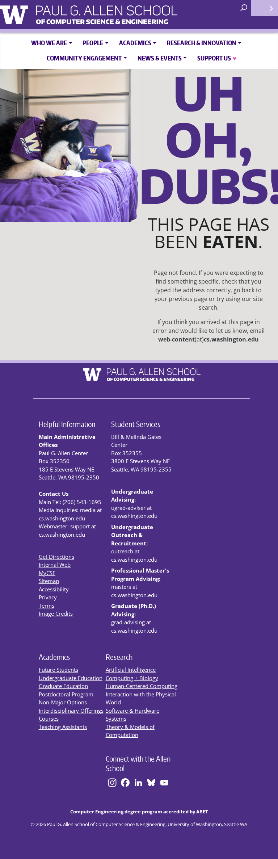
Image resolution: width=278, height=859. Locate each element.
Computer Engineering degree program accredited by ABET (139, 811)
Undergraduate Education (70, 678)
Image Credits (56, 613)
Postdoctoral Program (66, 694)
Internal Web (55, 564)
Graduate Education (63, 686)
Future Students (58, 669)
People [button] (93, 43)
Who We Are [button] (49, 43)
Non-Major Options (63, 702)
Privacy (48, 597)
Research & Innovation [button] (201, 43)
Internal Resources (264, 8)
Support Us (216, 58)
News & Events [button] (160, 58)
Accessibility (54, 589)
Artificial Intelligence (131, 669)
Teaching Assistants (63, 726)
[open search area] (244, 8)
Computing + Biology (132, 678)
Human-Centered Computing (141, 686)
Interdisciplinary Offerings (71, 710)
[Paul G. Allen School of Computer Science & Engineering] (126, 12)
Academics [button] (135, 43)
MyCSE (47, 573)
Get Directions (56, 556)
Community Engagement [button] (84, 58)
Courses (49, 718)
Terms (46, 605)
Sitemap (49, 580)
